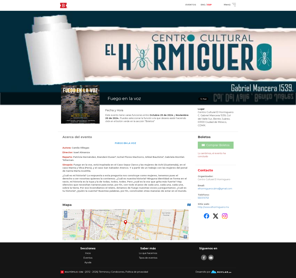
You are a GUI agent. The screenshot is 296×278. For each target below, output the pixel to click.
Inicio (88, 253)
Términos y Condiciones (111, 271)
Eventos (87, 257)
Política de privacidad (136, 271)
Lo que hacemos (148, 253)
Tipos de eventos (148, 257)
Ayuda (87, 262)
